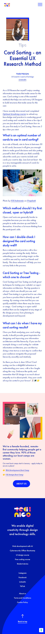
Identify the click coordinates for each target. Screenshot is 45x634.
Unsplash (31, 201)
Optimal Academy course (14, 114)
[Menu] (40, 4)
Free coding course (22, 559)
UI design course (22, 555)
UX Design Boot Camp (14, 475)
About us (22, 593)
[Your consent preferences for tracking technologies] (41, 630)
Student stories (22, 564)
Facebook (23, 577)
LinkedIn (22, 80)
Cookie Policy (22, 602)
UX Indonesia (17, 201)
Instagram (23, 573)
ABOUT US (21, 483)
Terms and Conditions (22, 598)
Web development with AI (22, 546)
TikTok (22, 586)
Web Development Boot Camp (17, 470)
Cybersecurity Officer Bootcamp (22, 550)
